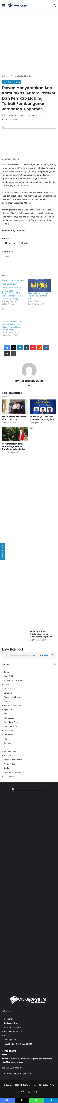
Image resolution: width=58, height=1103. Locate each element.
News (17, 82)
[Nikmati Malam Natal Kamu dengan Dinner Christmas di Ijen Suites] (15, 434)
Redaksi (7, 1036)
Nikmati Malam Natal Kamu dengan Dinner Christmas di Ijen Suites (13, 446)
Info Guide (8, 714)
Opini (6, 747)
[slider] (19, 655)
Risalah (7, 768)
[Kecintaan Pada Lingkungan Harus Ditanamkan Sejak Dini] (43, 528)
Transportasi (9, 776)
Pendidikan (8, 755)
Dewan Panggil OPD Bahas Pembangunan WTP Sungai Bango (11, 296)
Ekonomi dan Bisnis (12, 697)
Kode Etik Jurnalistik (12, 1027)
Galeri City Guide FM (12, 705)
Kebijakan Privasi (11, 1023)
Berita (6, 672)
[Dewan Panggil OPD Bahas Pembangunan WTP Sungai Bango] (13, 285)
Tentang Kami (10, 1040)
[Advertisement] (29, 44)
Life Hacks (8, 735)
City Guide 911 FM (46, 1085)
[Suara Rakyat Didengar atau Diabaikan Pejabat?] (43, 406)
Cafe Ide (7, 684)
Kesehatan (8, 730)
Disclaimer (8, 1019)
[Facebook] (7, 347)
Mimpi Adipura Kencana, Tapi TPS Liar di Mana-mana (38, 296)
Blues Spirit (8, 676)
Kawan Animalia (10, 726)
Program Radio (17, 76)
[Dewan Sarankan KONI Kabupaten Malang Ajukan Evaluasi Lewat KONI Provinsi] (13, 313)
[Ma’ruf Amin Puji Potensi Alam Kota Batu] (15, 406)
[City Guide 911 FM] (17, 5)
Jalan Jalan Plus (11, 722)
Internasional (9, 718)
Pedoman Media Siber (13, 1031)
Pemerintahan (10, 751)
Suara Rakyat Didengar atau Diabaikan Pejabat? (42, 418)
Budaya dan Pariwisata (14, 680)
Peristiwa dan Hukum (13, 760)
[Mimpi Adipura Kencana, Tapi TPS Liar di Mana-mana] (39, 285)
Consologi (8, 693)
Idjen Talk (28, 76)
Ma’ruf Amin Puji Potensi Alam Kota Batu (14, 418)
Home (6, 76)
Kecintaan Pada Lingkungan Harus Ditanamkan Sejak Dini (41, 634)
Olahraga (7, 743)
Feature (7, 701)
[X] (13, 347)
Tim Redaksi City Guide (14, 115)
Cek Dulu (7, 689)
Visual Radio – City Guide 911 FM (18, 1044)
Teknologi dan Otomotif (14, 772)
